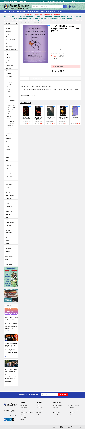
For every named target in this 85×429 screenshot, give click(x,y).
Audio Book (7, 254)
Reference (8, 209)
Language (8, 163)
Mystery (9, 102)
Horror (8, 91)
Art (7, 36)
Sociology (8, 225)
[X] (13, 419)
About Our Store (8, 11)
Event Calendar (20, 11)
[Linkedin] (61, 71)
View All (69, 414)
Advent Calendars (9, 264)
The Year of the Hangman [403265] (26, 118)
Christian (9, 84)
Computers (9, 60)
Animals (8, 251)
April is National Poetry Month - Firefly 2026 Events (11, 319)
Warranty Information (37, 79)
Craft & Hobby (9, 65)
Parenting (8, 192)
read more (7, 330)
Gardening (8, 138)
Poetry (7, 203)
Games (7, 135)
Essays (8, 70)
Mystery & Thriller (11, 105)
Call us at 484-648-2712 (11, 415)
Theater (8, 235)
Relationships (9, 211)
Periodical (8, 198)
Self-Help (8, 219)
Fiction (7, 79)
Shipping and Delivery (33, 11)
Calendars (7, 259)
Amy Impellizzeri (56, 414)
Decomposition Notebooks (74, 410)
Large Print (8, 165)
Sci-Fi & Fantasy (10, 121)
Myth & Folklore (9, 190)
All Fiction (9, 82)
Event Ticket (9, 76)
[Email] (55, 71)
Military (9, 111)
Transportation (9, 237)
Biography (8, 43)
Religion (8, 214)
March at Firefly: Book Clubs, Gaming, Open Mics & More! (11, 345)
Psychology (9, 206)
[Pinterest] (63, 71)
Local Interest (9, 176)
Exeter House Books (57, 405)
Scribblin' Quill (56, 410)
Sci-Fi (8, 118)
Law (7, 168)
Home (7, 154)
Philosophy (8, 200)
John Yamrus (71, 407)
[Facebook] (52, 71)
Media (7, 181)
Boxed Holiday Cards (11, 49)
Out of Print (55, 407)
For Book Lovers (9, 262)
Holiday (8, 152)
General (8, 89)
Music (7, 187)
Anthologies (11, 109)
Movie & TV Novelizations (10, 97)
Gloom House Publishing (73, 405)
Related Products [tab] (25, 102)
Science (8, 217)
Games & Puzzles (9, 256)
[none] (35, 44)
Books (6, 25)
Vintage (9, 127)
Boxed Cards (9, 46)
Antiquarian (9, 31)
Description (24, 79)
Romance (9, 116)
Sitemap (22, 419)
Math (7, 179)
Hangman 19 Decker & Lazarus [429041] (63, 118)
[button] (11, 277)
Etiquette (8, 73)
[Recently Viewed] (69, 7)
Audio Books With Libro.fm (48, 11)
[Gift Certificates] (73, 7)
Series (9, 113)
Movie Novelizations (11, 100)
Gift (7, 141)
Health (7, 146)
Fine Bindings (9, 133)
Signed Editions (10, 222)
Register (79, 1)
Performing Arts (10, 195)
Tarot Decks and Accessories (10, 231)
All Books (8, 28)
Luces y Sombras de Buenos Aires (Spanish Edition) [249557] (50, 119)
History (8, 149)
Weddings (8, 248)
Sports (7, 228)
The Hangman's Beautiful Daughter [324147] (38, 118)
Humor (7, 157)
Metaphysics (9, 184)
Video (7, 243)
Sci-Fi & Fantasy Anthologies (10, 124)
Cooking (8, 62)
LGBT (8, 94)
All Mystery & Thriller (12, 107)
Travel (7, 240)
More (67, 11)
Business (8, 51)
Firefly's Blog (23, 417)
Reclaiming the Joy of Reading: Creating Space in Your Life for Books (11, 372)
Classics (8, 57)
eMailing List (60, 11)
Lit (6, 171)
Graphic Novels (9, 144)
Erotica (8, 86)
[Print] (58, 71)
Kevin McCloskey (56, 412)
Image (7, 160)
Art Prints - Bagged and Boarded (10, 40)
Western (9, 130)
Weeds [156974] (75, 117)
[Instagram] (7, 419)
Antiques (8, 34)
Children (8, 54)
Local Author (9, 173)
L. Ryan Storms (71, 412)
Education (8, 68)
